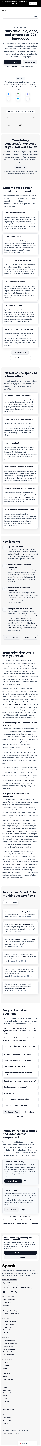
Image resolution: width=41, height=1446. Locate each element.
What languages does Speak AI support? (19, 1054)
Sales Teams (7, 1308)
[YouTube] (12, 1291)
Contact (5, 1398)
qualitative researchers (19, 497)
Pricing (14, 1287)
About (5, 1396)
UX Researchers (8, 1346)
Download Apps (8, 1330)
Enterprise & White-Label (11, 1314)
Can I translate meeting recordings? (17, 1060)
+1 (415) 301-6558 (8, 1283)
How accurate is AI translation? (15, 1067)
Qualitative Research (29, 1220)
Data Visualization (9, 1355)
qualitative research (29, 780)
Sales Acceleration (9, 1300)
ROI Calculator (7, 1420)
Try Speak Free (20, 1253)
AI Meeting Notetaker (9, 1321)
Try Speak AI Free (12, 62)
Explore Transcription (20, 358)
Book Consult (20, 1257)
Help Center (7, 1418)
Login (23, 1210)
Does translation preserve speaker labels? (20, 1081)
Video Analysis (22, 1223)
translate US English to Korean (20, 1038)
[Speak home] (9, 1266)
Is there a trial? (9, 1093)
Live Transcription (8, 1324)
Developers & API (8, 1409)
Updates (5, 1423)
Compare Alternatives (10, 1393)
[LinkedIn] (3, 1291)
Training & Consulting (10, 1311)
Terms (4, 1433)
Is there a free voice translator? (16, 1105)
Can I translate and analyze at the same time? (18, 1074)
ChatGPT (6, 1365)
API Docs (27, 1181)
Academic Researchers (10, 1343)
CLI (4, 1415)
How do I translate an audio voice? (16, 1099)
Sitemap (16, 1433)
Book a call (33, 3)
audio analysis (8, 831)
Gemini (10, 621)
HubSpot (6, 1376)
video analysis (22, 831)
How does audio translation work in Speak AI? (19, 1047)
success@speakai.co (9, 1279)
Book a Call (20, 167)
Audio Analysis (30, 637)
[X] (8, 1291)
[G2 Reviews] (16, 1291)
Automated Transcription (20, 1217)
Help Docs (20, 1116)
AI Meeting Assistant (11, 1220)
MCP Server (6, 1371)
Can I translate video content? (15, 1087)
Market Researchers (9, 1349)
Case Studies (25, 1287)
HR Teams (6, 1333)
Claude (23, 618)
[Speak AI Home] (4, 11)
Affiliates (6, 1401)
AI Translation (7, 1327)
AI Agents (34, 1223)
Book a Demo (30, 62)
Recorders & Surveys (9, 1352)
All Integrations (8, 1379)
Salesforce (6, 1374)
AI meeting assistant (25, 554)
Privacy (10, 1433)
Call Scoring (7, 1302)
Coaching (6, 1305)
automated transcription (19, 704)
